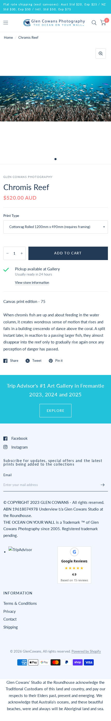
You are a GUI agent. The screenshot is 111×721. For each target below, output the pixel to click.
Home (8, 37)
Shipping (10, 627)
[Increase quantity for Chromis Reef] (22, 253)
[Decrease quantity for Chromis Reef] (7, 253)
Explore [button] (56, 411)
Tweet (37, 361)
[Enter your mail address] (103, 484)
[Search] (94, 23)
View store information (32, 282)
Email (7, 475)
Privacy (9, 611)
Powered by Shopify (86, 651)
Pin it (59, 361)
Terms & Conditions (20, 603)
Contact (10, 619)
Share (14, 361)
